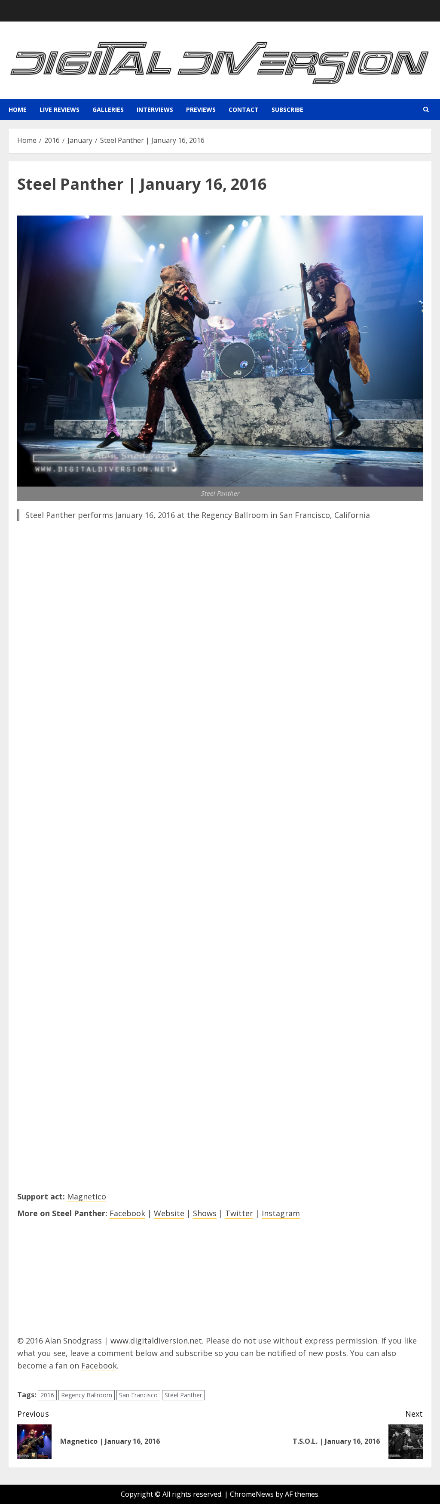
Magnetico (86, 1196)
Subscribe (287, 109)
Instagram (281, 1213)
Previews (201, 109)
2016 (47, 1395)
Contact (244, 109)
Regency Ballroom (86, 1395)
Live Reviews (59, 109)
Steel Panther (183, 1395)
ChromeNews (252, 1494)
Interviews (155, 109)
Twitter (239, 1213)
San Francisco (138, 1395)
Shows (205, 1213)
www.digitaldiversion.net (156, 1340)
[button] (426, 109)
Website (169, 1213)
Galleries (108, 109)
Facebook (127, 1213)
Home (18, 109)
